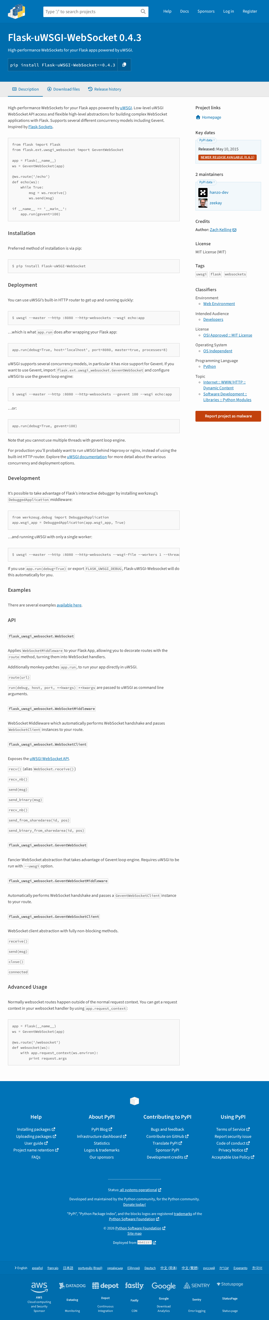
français (53, 1268)
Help (167, 11)
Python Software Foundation (132, 1219)
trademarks (183, 1214)
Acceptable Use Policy (231, 1157)
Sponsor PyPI (167, 1150)
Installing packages (34, 1129)
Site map (134, 1233)
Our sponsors (102, 1157)
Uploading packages (34, 1136)
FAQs (36, 1157)
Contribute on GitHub (165, 1136)
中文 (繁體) (190, 1268)
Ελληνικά (133, 1268)
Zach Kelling (220, 230)
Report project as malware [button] (228, 416)
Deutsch (150, 1268)
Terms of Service (230, 1129)
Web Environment (219, 304)
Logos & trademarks (102, 1150)
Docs (184, 11)
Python (209, 366)
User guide (33, 1143)
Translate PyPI (165, 1143)
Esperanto (240, 1268)
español (37, 1268)
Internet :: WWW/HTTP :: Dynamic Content (224, 385)
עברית (224, 1268)
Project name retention (33, 1150)
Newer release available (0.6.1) (227, 157)
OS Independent (217, 351)
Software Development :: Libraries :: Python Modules (227, 397)
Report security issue (233, 1136)
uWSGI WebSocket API (49, 759)
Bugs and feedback (167, 1129)
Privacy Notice (231, 1150)
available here (69, 605)
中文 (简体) (169, 1268)
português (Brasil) (90, 1268)
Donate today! (134, 1204)
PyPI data (205, 140)
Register (250, 11)
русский (209, 1268)
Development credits (165, 1157)
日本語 (68, 1268)
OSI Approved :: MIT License (227, 335)
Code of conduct (230, 1143)
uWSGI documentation (87, 457)
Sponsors (206, 11)
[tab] (25, 89)
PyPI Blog (99, 1129)
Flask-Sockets (40, 127)
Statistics (102, 1143)
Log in (228, 11)
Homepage (211, 117)
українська (115, 1268)
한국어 (257, 1268)
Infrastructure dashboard (99, 1136)
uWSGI (126, 108)
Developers (213, 319)
